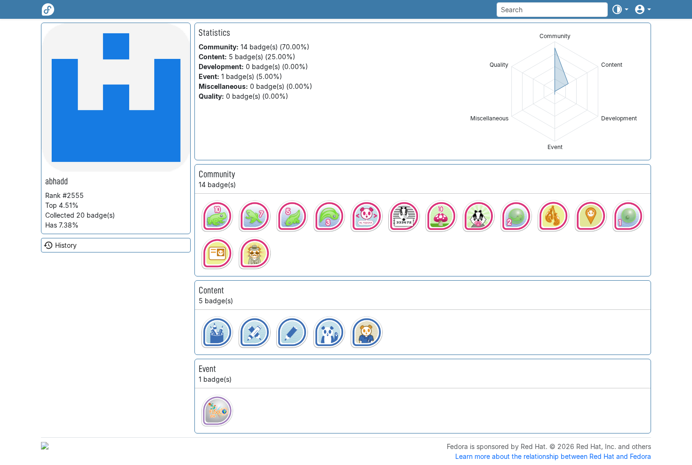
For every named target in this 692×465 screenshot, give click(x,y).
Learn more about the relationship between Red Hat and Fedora (553, 456)
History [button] (66, 245)
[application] (555, 91)
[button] (620, 9)
